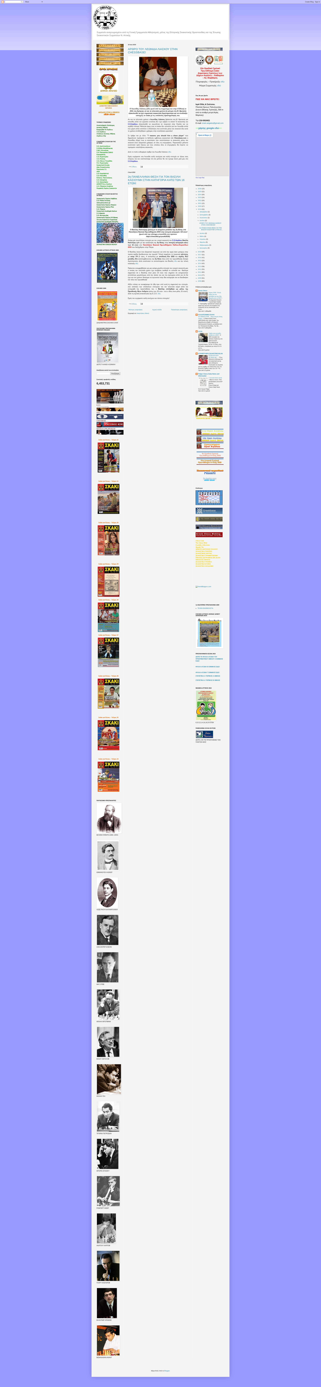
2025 (200, 191)
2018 (200, 252)
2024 (200, 194)
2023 (200, 197)
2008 (200, 281)
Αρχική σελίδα (157, 310)
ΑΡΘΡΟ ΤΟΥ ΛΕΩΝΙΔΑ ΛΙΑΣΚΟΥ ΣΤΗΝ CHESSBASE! (210, 224)
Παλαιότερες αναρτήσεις (179, 310)
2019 (200, 209)
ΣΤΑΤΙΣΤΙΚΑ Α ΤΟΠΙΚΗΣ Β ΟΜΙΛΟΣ (208, 680)
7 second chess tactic (215, 378)
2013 (200, 266)
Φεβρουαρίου (204, 245)
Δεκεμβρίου (204, 212)
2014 (200, 263)
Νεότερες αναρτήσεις (136, 310)
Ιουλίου (202, 220)
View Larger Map (200, 177)
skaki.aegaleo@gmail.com (213, 123)
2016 (200, 257)
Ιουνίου (202, 233)
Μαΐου (202, 236)
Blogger (167, 1371)
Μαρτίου (203, 242)
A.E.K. (200, 331)
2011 (200, 272)
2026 (200, 189)
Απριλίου (203, 239)
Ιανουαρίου (204, 248)
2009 (200, 278)
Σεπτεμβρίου (204, 215)
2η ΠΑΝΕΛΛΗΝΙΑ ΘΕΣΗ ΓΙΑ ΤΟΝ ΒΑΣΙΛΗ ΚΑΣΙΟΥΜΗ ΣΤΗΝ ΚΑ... (211, 229)
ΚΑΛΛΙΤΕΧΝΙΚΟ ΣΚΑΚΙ (206, 315)
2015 (200, 260)
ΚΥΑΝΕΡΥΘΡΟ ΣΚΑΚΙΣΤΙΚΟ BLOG (210, 353)
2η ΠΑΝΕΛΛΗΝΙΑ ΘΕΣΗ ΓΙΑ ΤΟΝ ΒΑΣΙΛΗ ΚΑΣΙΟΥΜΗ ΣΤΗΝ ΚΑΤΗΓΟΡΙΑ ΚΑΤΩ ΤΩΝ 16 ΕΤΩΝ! (156, 180)
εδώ (169, 152)
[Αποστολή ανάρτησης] (141, 166)
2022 (200, 200)
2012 (200, 269)
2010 (200, 275)
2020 (200, 206)
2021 (200, 203)
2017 (200, 255)
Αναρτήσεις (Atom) (143, 313)
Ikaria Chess (202, 291)
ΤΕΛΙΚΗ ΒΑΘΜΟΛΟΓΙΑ (205, 608)
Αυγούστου (204, 218)
